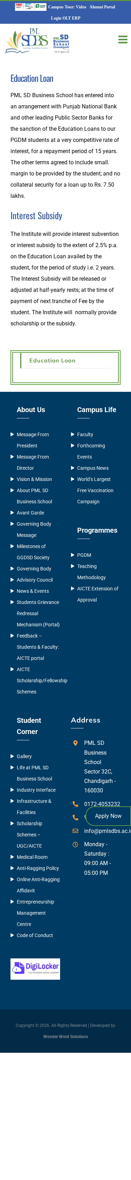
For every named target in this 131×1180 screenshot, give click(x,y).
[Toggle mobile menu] (123, 39)
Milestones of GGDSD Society (33, 552)
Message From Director (33, 462)
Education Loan (52, 360)
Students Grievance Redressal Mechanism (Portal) (38, 613)
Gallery (24, 756)
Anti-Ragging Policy (38, 868)
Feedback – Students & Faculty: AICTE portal (38, 647)
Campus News (93, 468)
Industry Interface (36, 790)
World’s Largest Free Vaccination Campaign (95, 490)
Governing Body (34, 568)
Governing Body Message (34, 529)
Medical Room (32, 857)
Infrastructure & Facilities (34, 806)
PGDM (84, 555)
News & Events (33, 591)
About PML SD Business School (34, 496)
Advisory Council (35, 580)
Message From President (33, 440)
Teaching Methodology (91, 571)
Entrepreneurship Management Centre (35, 913)
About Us (31, 409)
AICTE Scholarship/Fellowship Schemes (38, 681)
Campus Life (96, 409)
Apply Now (108, 816)
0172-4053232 (102, 804)
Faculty (85, 434)
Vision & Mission (34, 479)
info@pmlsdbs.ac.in (102, 831)
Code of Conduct (35, 935)
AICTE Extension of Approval (97, 594)
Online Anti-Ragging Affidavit (38, 885)
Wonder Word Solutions (65, 1036)
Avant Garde (30, 513)
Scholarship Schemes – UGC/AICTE (29, 835)
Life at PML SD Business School (34, 773)
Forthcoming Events (91, 451)
